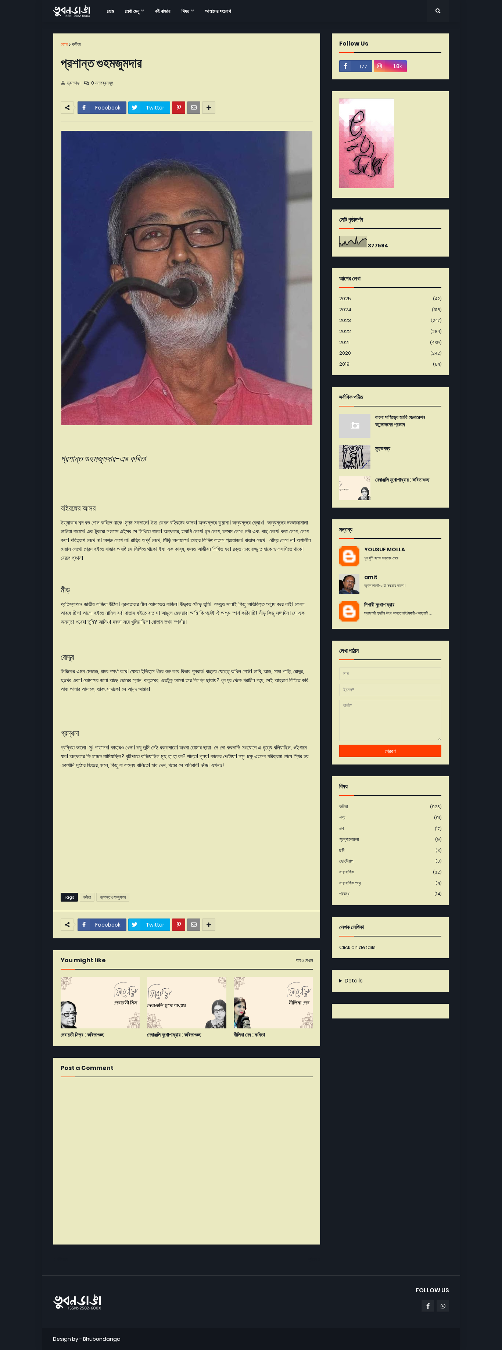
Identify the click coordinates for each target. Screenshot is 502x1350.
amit (370, 577)
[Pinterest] (178, 107)
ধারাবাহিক (390, 872)
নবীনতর (62, 1259)
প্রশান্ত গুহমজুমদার (113, 897)
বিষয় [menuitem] (185, 11)
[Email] (193, 107)
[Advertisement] (187, 830)
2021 (390, 342)
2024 (390, 309)
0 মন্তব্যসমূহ (102, 82)
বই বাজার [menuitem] (163, 11)
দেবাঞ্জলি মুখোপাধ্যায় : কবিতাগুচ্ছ (174, 1034)
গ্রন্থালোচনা (390, 839)
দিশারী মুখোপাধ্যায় (379, 604)
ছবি (390, 850)
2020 (390, 353)
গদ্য (390, 817)
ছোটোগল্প (390, 860)
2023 (390, 320)
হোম (64, 44)
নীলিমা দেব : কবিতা (249, 1034)
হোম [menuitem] (110, 11)
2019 (390, 364)
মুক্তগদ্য (382, 448)
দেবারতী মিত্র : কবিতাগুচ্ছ (82, 1034)
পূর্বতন (312, 1259)
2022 (390, 331)
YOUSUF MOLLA (384, 549)
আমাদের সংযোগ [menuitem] (218, 11)
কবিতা (76, 44)
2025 (390, 298)
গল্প (390, 828)
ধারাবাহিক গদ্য (390, 883)
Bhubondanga (102, 1339)
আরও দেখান (304, 960)
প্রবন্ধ (390, 893)
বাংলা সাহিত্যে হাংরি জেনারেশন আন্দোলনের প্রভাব (400, 421)
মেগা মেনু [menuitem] (132, 11)
